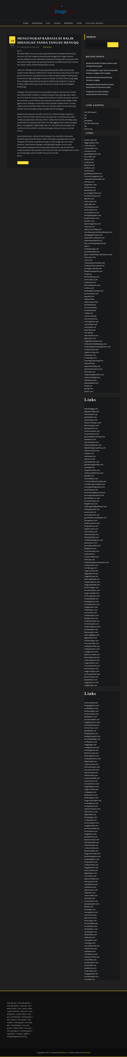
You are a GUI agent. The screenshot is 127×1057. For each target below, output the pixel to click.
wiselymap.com (90, 190)
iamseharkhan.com (91, 442)
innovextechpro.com (92, 590)
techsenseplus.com (91, 624)
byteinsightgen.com (91, 635)
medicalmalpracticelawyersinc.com (97, 347)
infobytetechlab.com (92, 646)
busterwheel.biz (90, 310)
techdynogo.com (90, 568)
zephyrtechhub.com (91, 957)
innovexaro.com (90, 876)
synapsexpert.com (91, 962)
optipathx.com (89, 893)
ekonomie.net (89, 363)
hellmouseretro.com (92, 523)
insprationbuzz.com (91, 434)
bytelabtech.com (90, 717)
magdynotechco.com (92, 722)
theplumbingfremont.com (94, 375)
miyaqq (19, 1034)
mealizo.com (89, 453)
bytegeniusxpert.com (92, 736)
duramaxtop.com (90, 532)
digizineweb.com (90, 761)
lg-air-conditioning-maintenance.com (98, 254)
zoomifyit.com (89, 979)
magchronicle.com (91, 571)
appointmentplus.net (92, 366)
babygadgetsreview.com (93, 235)
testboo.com (89, 288)
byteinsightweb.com (92, 579)
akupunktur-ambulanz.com (94, 238)
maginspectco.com (91, 682)
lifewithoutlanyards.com (93, 271)
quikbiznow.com (90, 968)
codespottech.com (91, 565)
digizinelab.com (90, 814)
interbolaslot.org (90, 414)
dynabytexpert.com (91, 904)
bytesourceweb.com (92, 654)
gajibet (26, 1034)
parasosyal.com (90, 512)
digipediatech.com (91, 573)
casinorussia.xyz (90, 316)
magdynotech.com (91, 867)
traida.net (88, 274)
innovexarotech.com (92, 666)
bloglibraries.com (91, 504)
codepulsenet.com (91, 865)
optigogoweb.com (91, 974)
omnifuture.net (90, 151)
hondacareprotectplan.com (94, 484)
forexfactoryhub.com (92, 196)
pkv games (23, 163)
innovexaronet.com (91, 770)
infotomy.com (89, 559)
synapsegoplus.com (91, 859)
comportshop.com (91, 349)
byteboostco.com (91, 795)
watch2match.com (91, 335)
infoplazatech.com (91, 733)
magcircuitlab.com (91, 789)
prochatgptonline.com (92, 193)
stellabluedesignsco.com (93, 540)
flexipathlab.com (90, 934)
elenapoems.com (90, 520)
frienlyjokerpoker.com (92, 215)
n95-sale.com (89, 182)
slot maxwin (11, 1020)
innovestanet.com (91, 901)
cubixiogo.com (89, 943)
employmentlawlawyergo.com (95, 344)
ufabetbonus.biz (90, 380)
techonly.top (89, 171)
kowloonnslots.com (91, 218)
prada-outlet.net (90, 140)
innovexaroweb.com (92, 828)
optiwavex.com (90, 951)
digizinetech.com (90, 638)
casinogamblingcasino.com (94, 487)
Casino (57, 23)
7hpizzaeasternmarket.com (94, 263)
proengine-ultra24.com (93, 268)
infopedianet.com (91, 862)
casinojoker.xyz (90, 327)
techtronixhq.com (91, 703)
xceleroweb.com (90, 971)
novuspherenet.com (92, 946)
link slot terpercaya (91, 123)
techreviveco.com (91, 831)
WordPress (63, 1053)
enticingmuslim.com (92, 515)
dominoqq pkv (26, 1031)
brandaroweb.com (91, 976)
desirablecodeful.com (92, 546)
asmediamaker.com (91, 462)
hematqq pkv (27, 1017)
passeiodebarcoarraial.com (94, 437)
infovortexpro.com (91, 668)
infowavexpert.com (91, 615)
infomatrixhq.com (91, 775)
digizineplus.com (90, 873)
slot (29, 1006)
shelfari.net (88, 313)
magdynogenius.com (92, 582)
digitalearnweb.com (91, 411)
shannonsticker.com (92, 431)
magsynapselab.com (92, 585)
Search (91, 37)
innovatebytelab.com (92, 739)
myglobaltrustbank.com (93, 341)
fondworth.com (90, 439)
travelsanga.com (90, 358)
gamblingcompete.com (93, 173)
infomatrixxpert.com (92, 767)
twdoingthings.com (91, 537)
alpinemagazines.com (92, 224)
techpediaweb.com (91, 599)
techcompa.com (90, 201)
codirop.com (89, 162)
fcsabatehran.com (91, 526)
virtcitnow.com (90, 187)
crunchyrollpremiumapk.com (95, 481)
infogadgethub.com (91, 705)
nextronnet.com (90, 915)
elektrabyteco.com (91, 798)
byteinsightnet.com (91, 756)
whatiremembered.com (93, 240)
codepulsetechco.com (92, 759)
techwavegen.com (91, 629)
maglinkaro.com (90, 834)
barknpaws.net (90, 456)
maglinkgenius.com (91, 786)
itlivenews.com (89, 372)
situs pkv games (24, 1003)
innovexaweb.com (91, 923)
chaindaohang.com (91, 249)
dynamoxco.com (90, 918)
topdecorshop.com (91, 352)
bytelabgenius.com (91, 601)
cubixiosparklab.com (92, 778)
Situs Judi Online (94, 23)
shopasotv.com (90, 355)
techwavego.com (90, 817)
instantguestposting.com (93, 361)
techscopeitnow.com (92, 674)
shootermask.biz (90, 307)
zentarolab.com (90, 965)
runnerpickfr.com (91, 148)
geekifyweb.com (90, 731)
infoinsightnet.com (91, 750)
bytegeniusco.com (91, 618)
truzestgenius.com (91, 803)
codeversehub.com (91, 848)
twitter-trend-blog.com (93, 229)
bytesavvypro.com (91, 632)
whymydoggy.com (91, 409)
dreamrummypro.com (92, 423)
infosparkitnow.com (91, 725)
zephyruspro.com (91, 890)
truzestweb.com (90, 960)
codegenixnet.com (91, 652)
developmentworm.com (93, 369)
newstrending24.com (92, 377)
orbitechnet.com (90, 948)
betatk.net (88, 386)
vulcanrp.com (89, 226)
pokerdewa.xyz (89, 330)
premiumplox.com (91, 294)
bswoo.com (88, 391)
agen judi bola (13, 1011)
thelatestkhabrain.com (92, 445)
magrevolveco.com (91, 663)
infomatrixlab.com (91, 845)
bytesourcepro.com (91, 840)
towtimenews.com (91, 490)
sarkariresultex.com (91, 451)
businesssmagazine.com (93, 176)
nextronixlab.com (91, 895)
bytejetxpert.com (90, 680)
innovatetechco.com (92, 604)
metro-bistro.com (91, 280)
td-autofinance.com (91, 212)
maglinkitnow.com (91, 576)
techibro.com (89, 221)
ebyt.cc (87, 246)
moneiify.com (89, 467)
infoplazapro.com (91, 610)
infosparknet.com (91, 881)
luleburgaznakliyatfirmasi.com (95, 506)
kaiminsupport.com (91, 425)
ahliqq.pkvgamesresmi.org (17, 1036)
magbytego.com (90, 745)
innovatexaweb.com (91, 719)
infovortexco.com (91, 812)
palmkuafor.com (90, 417)
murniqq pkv (15, 1017)
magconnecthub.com (92, 853)
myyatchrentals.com (92, 470)
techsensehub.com (91, 714)
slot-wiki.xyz (88, 333)
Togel (79, 23)
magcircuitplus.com (91, 671)
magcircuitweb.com (91, 593)
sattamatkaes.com (91, 478)
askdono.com (89, 168)
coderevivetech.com (92, 660)
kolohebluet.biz (90, 305)
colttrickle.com (89, 145)
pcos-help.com (89, 157)
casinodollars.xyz (90, 324)
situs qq (23, 1006)
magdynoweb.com (91, 826)
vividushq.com (89, 937)
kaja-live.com (89, 199)
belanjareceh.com (91, 428)
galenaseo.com (90, 338)
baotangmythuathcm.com (94, 495)
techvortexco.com (91, 728)
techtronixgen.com (91, 587)
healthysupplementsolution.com (96, 562)
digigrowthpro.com (91, 143)
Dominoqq (37, 23)
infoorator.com (90, 257)
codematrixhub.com (92, 621)
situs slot (23, 1011)
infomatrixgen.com (91, 640)
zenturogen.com (90, 921)
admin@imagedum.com (28, 47)
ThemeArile (86, 1053)
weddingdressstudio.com (93, 291)
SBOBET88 (68, 23)
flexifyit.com (88, 907)
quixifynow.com (90, 887)
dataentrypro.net (90, 420)
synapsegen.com (90, 932)
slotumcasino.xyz (90, 319)
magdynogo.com (90, 685)
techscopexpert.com (92, 596)
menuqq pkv (11, 1003)
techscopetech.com (91, 823)
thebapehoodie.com (92, 509)
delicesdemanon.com (92, 285)
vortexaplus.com (90, 940)
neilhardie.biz (89, 299)
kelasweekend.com (91, 383)
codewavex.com (90, 792)
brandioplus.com (90, 926)
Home (25, 23)
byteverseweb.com (91, 851)
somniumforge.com (91, 501)
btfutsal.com (89, 159)
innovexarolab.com (91, 643)
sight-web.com (89, 204)
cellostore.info (89, 459)
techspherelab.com (91, 842)
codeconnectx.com (91, 764)
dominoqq (88, 129)
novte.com (88, 260)
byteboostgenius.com (92, 856)
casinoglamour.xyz (91, 321)
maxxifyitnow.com (91, 884)
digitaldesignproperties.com (95, 448)
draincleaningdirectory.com (94, 492)
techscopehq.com (91, 870)
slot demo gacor (90, 112)
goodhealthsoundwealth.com (95, 518)
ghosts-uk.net (89, 165)
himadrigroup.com (91, 207)
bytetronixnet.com (91, 677)
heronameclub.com (91, 551)
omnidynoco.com (91, 954)
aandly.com (88, 388)
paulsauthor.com (90, 543)
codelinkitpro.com (91, 708)
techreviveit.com (90, 613)
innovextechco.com (91, 784)
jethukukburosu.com (92, 498)
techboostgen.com (91, 711)
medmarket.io (89, 554)
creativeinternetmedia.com (94, 179)
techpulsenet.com (91, 806)
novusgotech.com (91, 912)
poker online (11, 1008)
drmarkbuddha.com (92, 252)
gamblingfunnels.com (92, 154)
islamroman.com (90, 210)
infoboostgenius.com (92, 627)
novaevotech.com (91, 781)
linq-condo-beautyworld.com (95, 243)
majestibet (11, 1034)
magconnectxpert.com (92, 800)
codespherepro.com (92, 649)
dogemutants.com (91, 529)
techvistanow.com (91, 772)
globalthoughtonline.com (93, 465)
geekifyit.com (89, 476)
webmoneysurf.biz (91, 302)
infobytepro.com (90, 742)
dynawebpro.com (91, 929)
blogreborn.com (90, 185)
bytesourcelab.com (91, 879)
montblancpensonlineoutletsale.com (98, 232)
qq (85, 115)
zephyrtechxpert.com (92, 809)
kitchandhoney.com (91, 277)
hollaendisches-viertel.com (94, 266)
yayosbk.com (89, 296)
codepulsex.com (90, 820)
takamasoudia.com (91, 534)
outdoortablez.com (91, 557)
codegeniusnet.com (91, 747)
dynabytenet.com (91, 837)
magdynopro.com (91, 607)
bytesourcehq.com (91, 753)
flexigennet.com (90, 548)
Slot (48, 23)
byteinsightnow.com (92, 657)
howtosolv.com (90, 282)
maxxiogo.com (89, 909)
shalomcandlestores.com (93, 473)
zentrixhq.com (89, 898)
